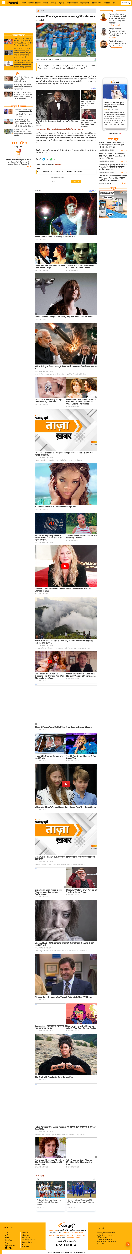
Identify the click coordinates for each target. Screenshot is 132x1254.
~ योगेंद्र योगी (113, 38)
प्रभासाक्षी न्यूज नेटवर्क (41, 59)
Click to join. (57, 164)
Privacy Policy (27, 1242)
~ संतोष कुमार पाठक (115, 48)
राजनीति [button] (107, 3)
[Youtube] (71, 1245)
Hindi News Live (78, 1235)
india (63, 171)
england (69, 171)
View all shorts (114, 133)
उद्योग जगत (124, 150)
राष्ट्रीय (24, 3)
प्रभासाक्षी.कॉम (52, 1230)
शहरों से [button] (61, 3)
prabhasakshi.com (73, 1238)
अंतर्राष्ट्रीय (31, 3)
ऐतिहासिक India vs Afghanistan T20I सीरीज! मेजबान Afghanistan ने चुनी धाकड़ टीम (80, 1202)
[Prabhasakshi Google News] (95, 59)
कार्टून (6, 1243)
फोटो (6, 1235)
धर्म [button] (114, 3)
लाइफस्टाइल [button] (84, 3)
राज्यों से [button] (53, 3)
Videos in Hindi (65, 1235)
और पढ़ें (29, 166)
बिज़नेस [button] (37, 3)
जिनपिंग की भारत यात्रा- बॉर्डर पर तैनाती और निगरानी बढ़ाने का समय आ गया (117, 43)
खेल (42, 11)
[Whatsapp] (51, 160)
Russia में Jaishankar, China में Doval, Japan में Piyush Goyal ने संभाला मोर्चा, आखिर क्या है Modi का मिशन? (117, 18)
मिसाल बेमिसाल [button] (72, 3)
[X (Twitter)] (93, 35)
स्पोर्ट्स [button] (45, 3)
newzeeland (78, 171)
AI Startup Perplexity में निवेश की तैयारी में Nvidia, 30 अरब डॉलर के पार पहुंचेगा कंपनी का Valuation (112, 167)
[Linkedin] (64, 1245)
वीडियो (7, 1238)
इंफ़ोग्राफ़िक (8, 1240)
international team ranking (51, 171)
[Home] (38, 11)
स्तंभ (113, 10)
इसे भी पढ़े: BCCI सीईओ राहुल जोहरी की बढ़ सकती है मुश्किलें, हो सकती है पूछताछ (59, 129)
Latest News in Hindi (70, 1233)
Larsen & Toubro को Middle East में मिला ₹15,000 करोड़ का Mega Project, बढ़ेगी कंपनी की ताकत (112, 156)
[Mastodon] (75, 1245)
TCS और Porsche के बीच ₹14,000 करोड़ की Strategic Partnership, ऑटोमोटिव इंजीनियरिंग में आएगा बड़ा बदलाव (113, 178)
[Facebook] (93, 31)
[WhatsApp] (93, 39)
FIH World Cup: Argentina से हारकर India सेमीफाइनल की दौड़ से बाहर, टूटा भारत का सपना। (51, 1202)
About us (25, 1235)
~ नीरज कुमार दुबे (114, 25)
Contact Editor (102, 1244)
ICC (38, 171)
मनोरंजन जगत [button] (96, 3)
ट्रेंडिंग (18, 73)
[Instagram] (68, 1245)
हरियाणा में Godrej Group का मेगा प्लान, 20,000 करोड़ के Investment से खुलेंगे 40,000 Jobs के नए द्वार (112, 145)
